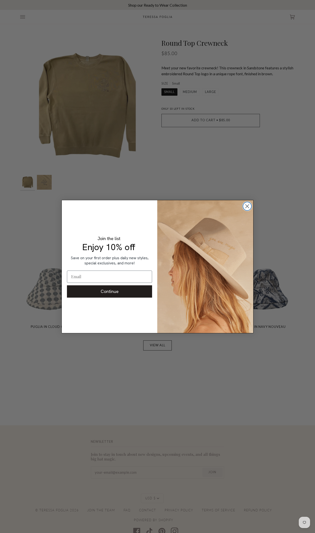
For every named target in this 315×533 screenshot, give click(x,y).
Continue (110, 291)
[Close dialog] (247, 206)
